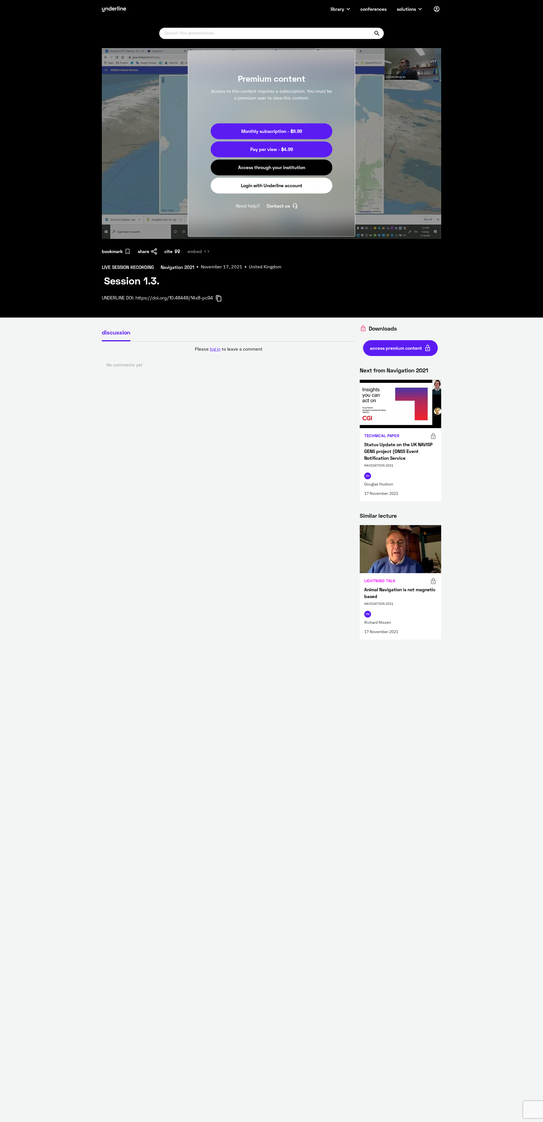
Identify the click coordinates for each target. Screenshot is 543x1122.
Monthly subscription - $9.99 (271, 131)
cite (168, 251)
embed (195, 251)
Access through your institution (271, 167)
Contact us (278, 205)
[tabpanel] (228, 357)
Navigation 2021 (407, 370)
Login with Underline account (271, 185)
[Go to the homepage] (114, 9)
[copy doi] (222, 298)
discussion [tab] (116, 332)
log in (215, 349)
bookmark (112, 251)
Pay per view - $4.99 (271, 149)
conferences (373, 9)
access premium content (396, 348)
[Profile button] (436, 9)
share (143, 251)
